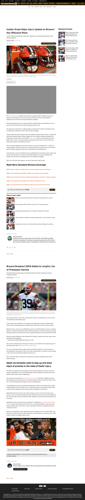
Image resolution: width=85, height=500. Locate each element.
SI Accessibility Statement (67, 488)
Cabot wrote (33, 138)
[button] (52, 3)
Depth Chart (49, 6)
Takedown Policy (38, 488)
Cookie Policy (27, 488)
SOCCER (23, 3)
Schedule (37, 6)
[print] (15, 247)
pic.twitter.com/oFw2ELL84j (14, 338)
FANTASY (45, 3)
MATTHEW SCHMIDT (17, 236)
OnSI (33, 6)
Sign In (82, 3)
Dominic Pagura (10, 277)
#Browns (9, 336)
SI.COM (2, 1)
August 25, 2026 (29, 340)
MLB (31, 3)
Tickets (54, 6)
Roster (41, 6)
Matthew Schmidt (10, 40)
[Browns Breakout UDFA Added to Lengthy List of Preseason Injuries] (68, 50)
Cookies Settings (15, 490)
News (12, 253)
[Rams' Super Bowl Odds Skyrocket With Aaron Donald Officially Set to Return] (68, 35)
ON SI (6, 1)
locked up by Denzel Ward (30, 378)
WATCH (74, 3)
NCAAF (35, 3)
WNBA (40, 3)
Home (29, 6)
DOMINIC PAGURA (17, 464)
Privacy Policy (15, 488)
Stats (44, 6)
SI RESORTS (23, 1)
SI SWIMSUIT (11, 1)
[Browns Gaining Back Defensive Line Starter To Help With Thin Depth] (68, 58)
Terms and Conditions (52, 488)
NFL (19, 3)
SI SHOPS (29, 1)
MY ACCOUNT (35, 1)
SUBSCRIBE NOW (42, 1)
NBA (27, 3)
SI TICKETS (17, 1)
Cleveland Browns (11, 82)
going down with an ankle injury (27, 345)
